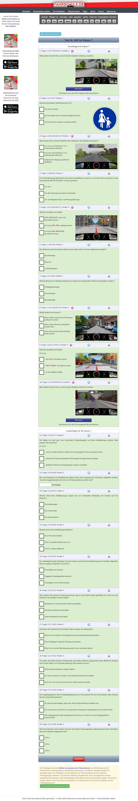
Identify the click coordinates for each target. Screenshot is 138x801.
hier (107, 798)
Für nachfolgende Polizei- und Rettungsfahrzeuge (62, 199)
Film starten (78, 89)
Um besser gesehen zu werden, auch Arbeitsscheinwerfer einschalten (69, 676)
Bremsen (48, 262)
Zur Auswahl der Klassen (51, 34)
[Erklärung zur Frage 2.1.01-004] (89, 525)
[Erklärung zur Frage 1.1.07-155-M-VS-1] (89, 382)
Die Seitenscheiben (51, 517)
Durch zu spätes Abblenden (54, 549)
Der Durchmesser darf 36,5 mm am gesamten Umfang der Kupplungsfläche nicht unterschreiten (79, 710)
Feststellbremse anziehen (54, 570)
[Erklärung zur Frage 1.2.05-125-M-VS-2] (89, 136)
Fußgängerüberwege (52, 287)
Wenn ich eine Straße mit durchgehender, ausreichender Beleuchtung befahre (72, 635)
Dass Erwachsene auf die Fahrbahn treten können (57, 332)
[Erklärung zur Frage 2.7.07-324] (89, 690)
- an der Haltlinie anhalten (54, 372)
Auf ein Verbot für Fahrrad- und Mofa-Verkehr (60, 122)
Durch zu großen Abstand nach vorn (57, 542)
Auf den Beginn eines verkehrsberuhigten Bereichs (62, 115)
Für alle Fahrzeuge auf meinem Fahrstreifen (60, 193)
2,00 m (47, 738)
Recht (92, 11)
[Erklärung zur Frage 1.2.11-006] (89, 276)
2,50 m (47, 744)
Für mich (48, 187)
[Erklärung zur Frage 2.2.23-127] (89, 491)
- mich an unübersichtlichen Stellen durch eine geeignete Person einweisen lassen (73, 452)
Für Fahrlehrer (59, 11)
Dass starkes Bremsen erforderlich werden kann (57, 326)
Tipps (85, 11)
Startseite (26, 11)
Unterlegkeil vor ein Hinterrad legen (57, 583)
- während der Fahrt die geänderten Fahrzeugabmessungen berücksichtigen (71, 458)
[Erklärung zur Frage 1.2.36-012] (89, 173)
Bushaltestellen (50, 300)
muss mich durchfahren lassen (55, 218)
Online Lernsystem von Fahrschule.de (74, 768)
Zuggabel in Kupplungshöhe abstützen (58, 576)
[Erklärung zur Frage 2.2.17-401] (89, 656)
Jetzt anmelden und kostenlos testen (54, 786)
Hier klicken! (11, 26)
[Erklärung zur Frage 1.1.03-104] (89, 244)
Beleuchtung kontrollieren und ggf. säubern (60, 669)
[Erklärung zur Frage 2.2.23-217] (89, 435)
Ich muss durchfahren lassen (54, 232)
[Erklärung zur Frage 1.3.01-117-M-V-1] (89, 345)
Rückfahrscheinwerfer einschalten (57, 610)
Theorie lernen (74, 11)
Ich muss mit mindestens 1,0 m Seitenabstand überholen (56, 154)
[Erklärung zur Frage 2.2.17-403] (89, 624)
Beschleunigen (50, 255)
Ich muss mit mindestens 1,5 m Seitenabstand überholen (56, 147)
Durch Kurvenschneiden (53, 536)
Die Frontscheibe (51, 511)
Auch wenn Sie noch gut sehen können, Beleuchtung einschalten (67, 682)
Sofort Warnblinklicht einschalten (56, 617)
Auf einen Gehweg (51, 109)
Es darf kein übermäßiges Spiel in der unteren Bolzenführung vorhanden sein (72, 703)
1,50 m (47, 750)
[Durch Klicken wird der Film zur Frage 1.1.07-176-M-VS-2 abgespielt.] (96, 71)
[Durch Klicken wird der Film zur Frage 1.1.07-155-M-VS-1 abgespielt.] (96, 402)
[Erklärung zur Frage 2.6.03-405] (89, 472)
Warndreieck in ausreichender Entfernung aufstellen (63, 604)
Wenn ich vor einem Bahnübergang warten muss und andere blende (69, 648)
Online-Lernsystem (9, 19)
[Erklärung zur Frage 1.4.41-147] (89, 98)
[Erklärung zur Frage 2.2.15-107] (89, 590)
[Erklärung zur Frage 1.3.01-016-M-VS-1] (89, 207)
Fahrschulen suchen (41, 11)
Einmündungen (50, 293)
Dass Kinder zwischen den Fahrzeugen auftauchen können (59, 319)
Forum (101, 11)
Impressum (111, 11)
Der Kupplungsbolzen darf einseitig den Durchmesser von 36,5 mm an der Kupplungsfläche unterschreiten (77, 716)
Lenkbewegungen (51, 268)
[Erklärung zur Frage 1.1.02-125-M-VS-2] (89, 307)
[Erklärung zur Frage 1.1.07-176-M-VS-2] (89, 51)
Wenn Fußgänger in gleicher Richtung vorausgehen (63, 642)
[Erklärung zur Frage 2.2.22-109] (89, 724)
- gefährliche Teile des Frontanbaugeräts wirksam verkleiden (66, 465)
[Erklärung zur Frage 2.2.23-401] (89, 556)
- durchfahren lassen (58, 365)
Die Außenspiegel (51, 504)
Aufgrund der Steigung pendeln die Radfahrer (57, 161)
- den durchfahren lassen (56, 359)
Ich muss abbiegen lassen (58, 225)
